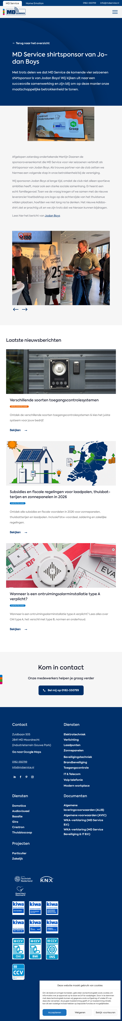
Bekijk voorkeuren (105, 1012)
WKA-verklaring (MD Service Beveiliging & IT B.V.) (83, 832)
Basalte (17, 816)
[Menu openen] (115, 12)
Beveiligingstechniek (78, 757)
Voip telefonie (73, 780)
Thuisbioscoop (22, 832)
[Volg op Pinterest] (26, 777)
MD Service (12, 3)
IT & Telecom (72, 774)
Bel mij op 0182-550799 (63, 690)
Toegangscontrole (76, 768)
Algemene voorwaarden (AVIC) (85, 815)
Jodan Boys (52, 215)
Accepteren (54, 1012)
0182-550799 (19, 761)
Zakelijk (17, 858)
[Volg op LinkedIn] (14, 777)
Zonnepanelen (74, 750)
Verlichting (71, 740)
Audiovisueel (20, 811)
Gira (15, 822)
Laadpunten (72, 745)
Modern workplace (77, 785)
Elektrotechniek (75, 734)
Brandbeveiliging (75, 762)
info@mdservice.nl (23, 767)
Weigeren (80, 1012)
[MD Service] (14, 11)
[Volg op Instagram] (32, 777)
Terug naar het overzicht (33, 43)
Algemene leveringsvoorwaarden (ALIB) (84, 807)
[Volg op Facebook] (20, 777)
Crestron (18, 827)
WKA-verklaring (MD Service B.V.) (83, 822)
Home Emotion (35, 3)
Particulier (19, 853)
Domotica (19, 806)
